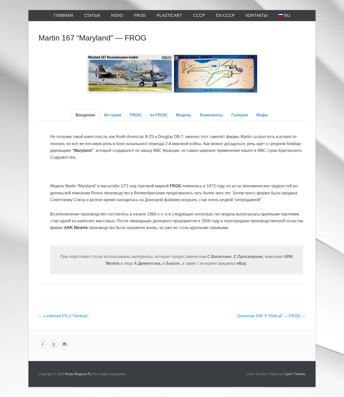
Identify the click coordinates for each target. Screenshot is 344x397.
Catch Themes (294, 374)
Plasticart (169, 15)
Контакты (256, 15)
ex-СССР (225, 15)
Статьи (92, 15)
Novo (117, 15)
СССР (199, 15)
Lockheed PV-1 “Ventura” (63, 316)
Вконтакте (53, 344)
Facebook (43, 344)
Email (64, 344)
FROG (140, 15)
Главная (63, 15)
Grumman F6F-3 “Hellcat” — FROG (271, 316)
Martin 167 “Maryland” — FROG (92, 38)
